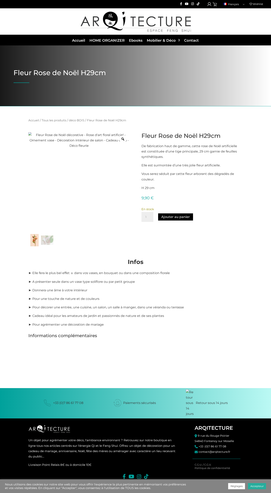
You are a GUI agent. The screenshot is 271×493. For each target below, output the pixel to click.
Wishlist (257, 4)
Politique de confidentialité (212, 468)
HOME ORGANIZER (107, 40)
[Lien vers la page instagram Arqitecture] (192, 4)
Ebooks (135, 40)
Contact (191, 40)
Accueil (78, 40)
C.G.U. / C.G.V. (203, 464)
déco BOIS (76, 120)
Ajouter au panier (175, 217)
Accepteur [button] (257, 486)
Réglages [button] (237, 486)
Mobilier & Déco (161, 40)
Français (233, 4)
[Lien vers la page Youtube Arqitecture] (187, 4)
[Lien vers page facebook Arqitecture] (181, 4)
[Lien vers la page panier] (215, 4)
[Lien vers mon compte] (209, 4)
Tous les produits (54, 120)
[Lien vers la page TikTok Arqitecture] (198, 4)
